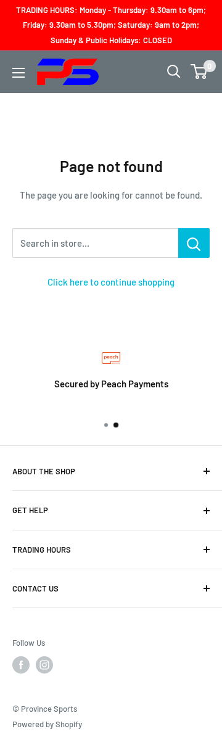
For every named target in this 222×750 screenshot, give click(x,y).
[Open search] (174, 71)
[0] (199, 71)
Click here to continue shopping (111, 281)
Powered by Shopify (47, 724)
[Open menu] (18, 73)
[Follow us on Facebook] (21, 665)
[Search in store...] (194, 243)
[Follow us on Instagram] (44, 665)
